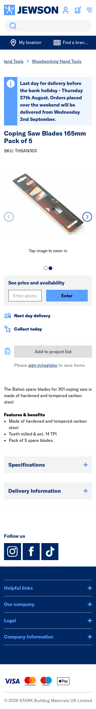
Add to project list (53, 351)
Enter (67, 295)
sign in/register (43, 365)
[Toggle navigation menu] (89, 10)
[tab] (45, 268)
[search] (48, 26)
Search (12, 26)
